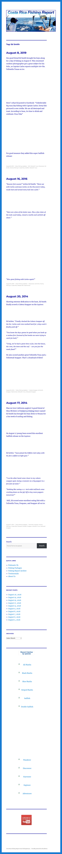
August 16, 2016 (16, 178)
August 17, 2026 (14, 603)
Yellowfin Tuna (33, 167)
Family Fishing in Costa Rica (17, 167)
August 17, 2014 (16, 402)
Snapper (8, 391)
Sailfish (27, 167)
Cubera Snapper (33, 390)
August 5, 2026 (14, 620)
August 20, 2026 (14, 595)
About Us (11, 576)
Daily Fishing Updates (21, 166)
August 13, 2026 (14, 606)
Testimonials (13, 574)
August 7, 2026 (14, 614)
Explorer (36, 524)
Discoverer (41, 166)
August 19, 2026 (14, 597)
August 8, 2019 (16, 52)
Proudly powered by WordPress (39, 848)
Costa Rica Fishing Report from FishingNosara (18, 848)
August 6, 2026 (14, 617)
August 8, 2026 (14, 611)
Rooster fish (21, 285)
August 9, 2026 (14, 609)
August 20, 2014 (17, 296)
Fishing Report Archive (17, 571)
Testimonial (27, 285)
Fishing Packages (15, 568)
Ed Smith (37, 283)
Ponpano (20, 526)
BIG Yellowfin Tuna (33, 166)
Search (9, 542)
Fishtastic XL (13, 565)
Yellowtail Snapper (31, 391)
